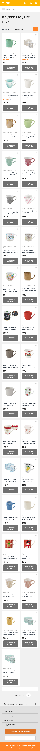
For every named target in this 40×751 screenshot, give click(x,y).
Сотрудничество (10, 725)
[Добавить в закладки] (18, 35)
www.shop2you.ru (31, 748)
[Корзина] (36, 3)
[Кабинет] (31, 3)
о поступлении (10, 68)
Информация (8, 720)
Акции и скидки (9, 716)
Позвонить (20, 731)
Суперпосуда (8, 711)
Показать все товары (20, 689)
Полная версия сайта (20, 738)
